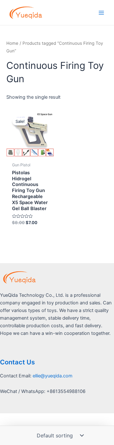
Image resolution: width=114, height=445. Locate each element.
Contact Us (17, 362)
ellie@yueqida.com (53, 376)
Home (12, 43)
